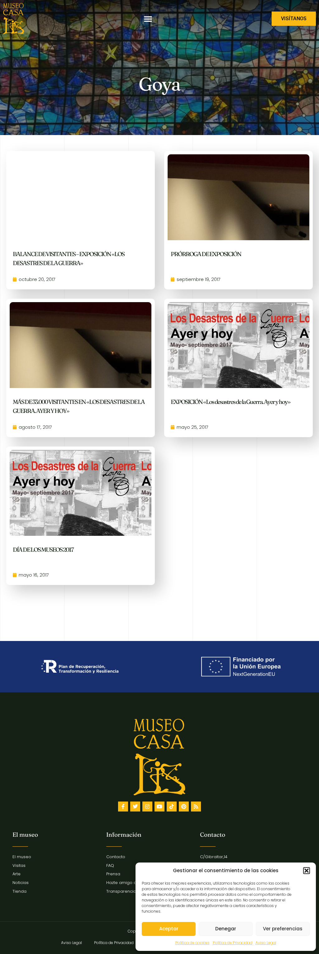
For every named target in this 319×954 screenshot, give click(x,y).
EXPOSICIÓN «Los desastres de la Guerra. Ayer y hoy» (230, 401)
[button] (306, 870)
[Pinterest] (184, 806)
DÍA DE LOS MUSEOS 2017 (43, 549)
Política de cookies (192, 942)
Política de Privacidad (232, 942)
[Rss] (196, 806)
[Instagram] (147, 806)
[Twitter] (135, 806)
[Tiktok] (172, 806)
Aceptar (169, 928)
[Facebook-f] (123, 806)
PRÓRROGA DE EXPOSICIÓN (206, 254)
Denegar (225, 928)
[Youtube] (159, 806)
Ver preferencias (282, 928)
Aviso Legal (265, 942)
